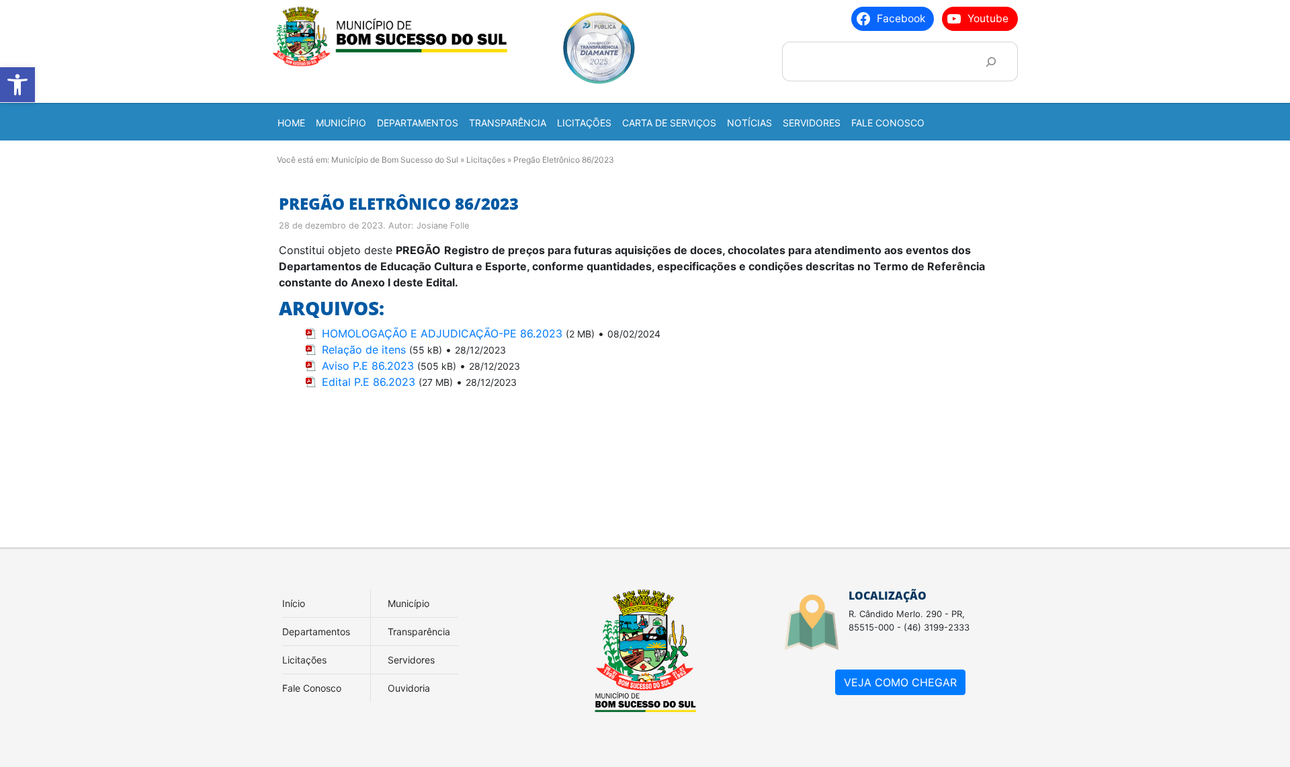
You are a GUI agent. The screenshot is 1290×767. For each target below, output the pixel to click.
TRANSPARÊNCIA (507, 122)
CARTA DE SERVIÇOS (669, 122)
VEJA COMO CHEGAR (900, 682)
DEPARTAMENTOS (417, 122)
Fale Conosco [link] (311, 688)
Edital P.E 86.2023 (368, 382)
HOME (291, 122)
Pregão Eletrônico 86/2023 (399, 203)
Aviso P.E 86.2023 (368, 365)
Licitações (485, 160)
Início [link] (293, 603)
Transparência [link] (419, 631)
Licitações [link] (304, 659)
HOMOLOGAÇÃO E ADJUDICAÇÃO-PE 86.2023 (442, 333)
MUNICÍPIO (341, 122)
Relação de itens (364, 349)
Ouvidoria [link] (409, 688)
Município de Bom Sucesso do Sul (394, 160)
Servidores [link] (411, 659)
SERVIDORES (812, 122)
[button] (17, 84)
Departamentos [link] (316, 631)
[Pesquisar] (991, 61)
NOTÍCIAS (749, 122)
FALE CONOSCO (887, 122)
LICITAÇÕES (584, 122)
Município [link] (408, 603)
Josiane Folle (443, 225)
